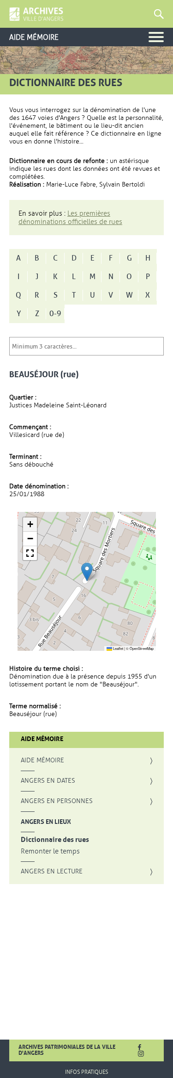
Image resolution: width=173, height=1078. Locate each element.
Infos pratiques (86, 1072)
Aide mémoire (42, 760)
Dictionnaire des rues (55, 839)
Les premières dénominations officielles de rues (70, 217)
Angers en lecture (52, 871)
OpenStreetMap (142, 648)
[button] (87, 571)
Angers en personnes (57, 801)
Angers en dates (48, 781)
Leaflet (117, 648)
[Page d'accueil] (36, 14)
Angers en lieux (46, 821)
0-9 (55, 313)
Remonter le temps (50, 851)
